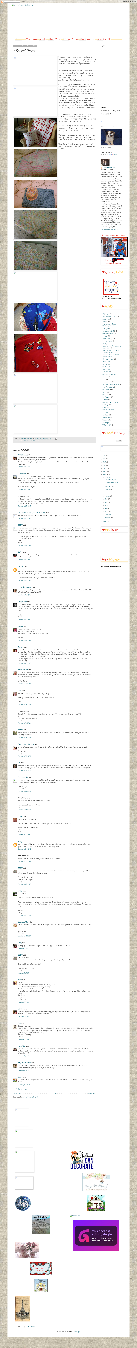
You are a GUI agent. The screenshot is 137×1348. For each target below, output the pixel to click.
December (108, 477)
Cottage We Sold (108, 331)
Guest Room (107, 367)
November (108, 487)
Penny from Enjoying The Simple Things (31, 513)
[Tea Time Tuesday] (27, 1258)
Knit (32, 441)
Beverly (20, 647)
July (106, 499)
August (107, 496)
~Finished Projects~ (110, 480)
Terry (20, 980)
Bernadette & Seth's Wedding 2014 (109, 325)
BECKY (20, 525)
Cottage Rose (22, 602)
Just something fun (109, 374)
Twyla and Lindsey (24, 1063)
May (106, 505)
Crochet (21, 441)
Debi (19, 1023)
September (109, 493)
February (108, 515)
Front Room (106, 362)
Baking (105, 322)
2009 (105, 475)
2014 (104, 459)
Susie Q (20, 816)
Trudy (20, 841)
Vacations (106, 420)
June (107, 502)
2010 (104, 472)
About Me (106, 319)
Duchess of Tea (23, 777)
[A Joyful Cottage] (96, 1211)
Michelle (20, 730)
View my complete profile (109, 230)
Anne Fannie (22, 455)
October (107, 490)
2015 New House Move (110, 317)
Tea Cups (106, 415)
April (106, 508)
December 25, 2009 (24, 861)
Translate (116, 155)
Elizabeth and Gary (109, 168)
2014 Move (106, 314)
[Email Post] (55, 439)
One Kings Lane (108, 387)
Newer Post (17, 1093)
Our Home (106, 390)
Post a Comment (21, 1089)
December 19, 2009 (24, 771)
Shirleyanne (22, 474)
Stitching (106, 412)
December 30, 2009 (24, 915)
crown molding (107, 339)
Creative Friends (108, 334)
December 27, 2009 (24, 884)
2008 (105, 522)
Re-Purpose (106, 397)
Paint (104, 392)
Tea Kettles (106, 418)
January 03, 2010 (23, 1002)
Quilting (105, 395)
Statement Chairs (108, 410)
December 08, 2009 (24, 467)
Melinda (20, 626)
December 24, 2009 (24, 835)
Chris (20, 691)
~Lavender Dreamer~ (25, 587)
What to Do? (107, 425)
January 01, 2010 (23, 948)
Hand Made (106, 369)
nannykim (21, 1046)
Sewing (36, 441)
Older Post (92, 1093)
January (108, 518)
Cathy (20, 891)
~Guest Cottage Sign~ (111, 483)
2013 (104, 462)
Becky (20, 552)
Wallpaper (106, 423)
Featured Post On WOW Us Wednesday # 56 (112, 352)
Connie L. (21, 567)
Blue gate (106, 328)
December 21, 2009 (24, 791)
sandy (20, 1077)
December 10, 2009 (24, 684)
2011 (104, 468)
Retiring (105, 400)
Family (105, 344)
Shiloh (104, 407)
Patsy (20, 943)
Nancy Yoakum (23, 670)
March (107, 512)
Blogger (77, 1332)
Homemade (27, 441)
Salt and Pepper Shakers (111, 402)
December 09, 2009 (24, 490)
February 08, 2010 (24, 1085)
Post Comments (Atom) (30, 1097)
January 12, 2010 (23, 1056)
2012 (104, 465)
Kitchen (105, 377)
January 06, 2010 (23, 1039)
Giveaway (106, 364)
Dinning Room (107, 341)
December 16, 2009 (24, 756)
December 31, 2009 (24, 936)
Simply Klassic (30, 1326)
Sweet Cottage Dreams (26, 744)
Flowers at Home (108, 359)
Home (55, 1093)
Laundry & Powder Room (111, 385)
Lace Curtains (107, 382)
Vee (19, 763)
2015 (104, 456)
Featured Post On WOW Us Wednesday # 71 (112, 356)
